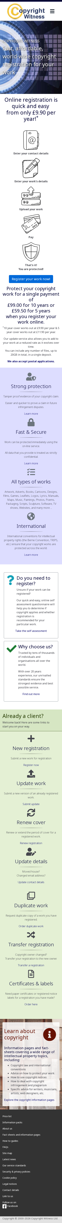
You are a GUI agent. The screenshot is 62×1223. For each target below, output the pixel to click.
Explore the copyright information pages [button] (29, 1100)
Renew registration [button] (31, 843)
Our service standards (14, 1165)
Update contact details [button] (31, 882)
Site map (7, 1153)
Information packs (12, 1122)
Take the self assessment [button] (31, 631)
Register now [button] (31, 765)
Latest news (9, 1159)
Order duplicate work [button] (31, 926)
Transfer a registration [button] (31, 965)
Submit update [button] (31, 804)
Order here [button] (31, 1004)
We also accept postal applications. (31, 361)
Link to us (7, 1196)
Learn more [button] (31, 413)
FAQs (5, 1147)
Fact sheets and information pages (21, 1134)
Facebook (12, 1206)
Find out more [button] (31, 694)
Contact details (10, 1190)
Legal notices (9, 1183)
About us (7, 1128)
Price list (7, 1116)
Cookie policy (9, 1177)
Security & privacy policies (16, 1171)
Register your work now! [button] (31, 279)
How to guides (10, 1140)
